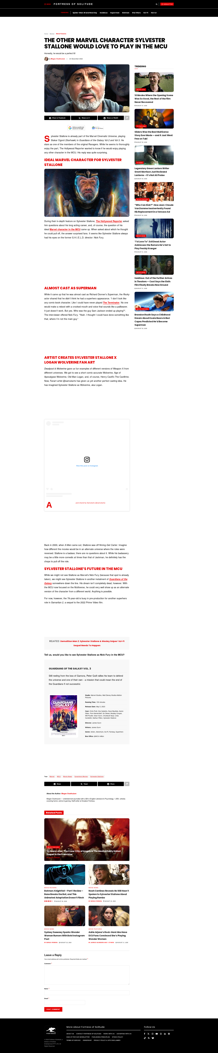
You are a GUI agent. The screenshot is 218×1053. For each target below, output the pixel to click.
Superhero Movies (81, 776)
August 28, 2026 (68, 857)
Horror (154, 13)
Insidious (104, 13)
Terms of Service (73, 1040)
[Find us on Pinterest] (169, 1034)
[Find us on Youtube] (157, 1034)
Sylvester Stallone (97, 776)
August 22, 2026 (65, 942)
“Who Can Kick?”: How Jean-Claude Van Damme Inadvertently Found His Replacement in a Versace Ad (154, 208)
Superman (114, 13)
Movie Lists (141, 89)
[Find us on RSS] (149, 1038)
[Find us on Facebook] (144, 1034)
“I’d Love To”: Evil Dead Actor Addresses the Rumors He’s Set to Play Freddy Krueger (153, 245)
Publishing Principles (101, 1037)
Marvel (52, 776)
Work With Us (108, 1034)
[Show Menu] (45, 4)
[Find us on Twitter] (148, 1034)
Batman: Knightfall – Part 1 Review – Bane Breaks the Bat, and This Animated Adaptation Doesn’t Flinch (64, 894)
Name (47, 989)
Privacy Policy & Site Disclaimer (107, 1040)
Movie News (67, 776)
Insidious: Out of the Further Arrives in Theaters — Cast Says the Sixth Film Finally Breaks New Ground (153, 281)
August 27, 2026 (141, 105)
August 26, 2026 (61, 901)
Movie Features (61, 34)
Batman (125, 13)
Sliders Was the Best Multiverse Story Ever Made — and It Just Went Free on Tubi (154, 135)
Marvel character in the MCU (65, 229)
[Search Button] (156, 4)
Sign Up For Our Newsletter (78, 1037)
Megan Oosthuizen (58, 59)
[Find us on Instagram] (152, 1034)
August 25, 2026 (141, 142)
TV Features (141, 126)
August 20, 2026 (141, 328)
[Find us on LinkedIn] (165, 1034)
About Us (70, 1034)
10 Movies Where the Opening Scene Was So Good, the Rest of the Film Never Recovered (154, 99)
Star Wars (136, 13)
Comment (48, 963)
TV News (140, 163)
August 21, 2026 (122, 942)
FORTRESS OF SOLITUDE (73, 4)
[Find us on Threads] (161, 1034)
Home (46, 34)
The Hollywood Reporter (109, 221)
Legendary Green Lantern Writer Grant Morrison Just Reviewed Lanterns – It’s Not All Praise (152, 172)
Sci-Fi (145, 13)
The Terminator (111, 302)
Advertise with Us (124, 1034)
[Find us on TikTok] (145, 1038)
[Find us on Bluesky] (153, 1038)
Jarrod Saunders (97, 942)
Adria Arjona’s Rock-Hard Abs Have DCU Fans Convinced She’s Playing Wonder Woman (108, 936)
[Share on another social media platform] (126, 118)
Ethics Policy (117, 1037)
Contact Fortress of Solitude (88, 1034)
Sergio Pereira (54, 857)
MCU (59, 776)
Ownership (87, 1040)
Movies (52, 34)
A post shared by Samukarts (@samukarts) (90, 503)
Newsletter (168, 4)
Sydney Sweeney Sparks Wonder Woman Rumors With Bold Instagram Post (64, 936)
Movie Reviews (50, 887)
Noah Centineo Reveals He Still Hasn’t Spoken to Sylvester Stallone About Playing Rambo (109, 894)
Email (46, 998)
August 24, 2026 (110, 901)
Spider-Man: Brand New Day (85, 13)
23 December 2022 (76, 59)
